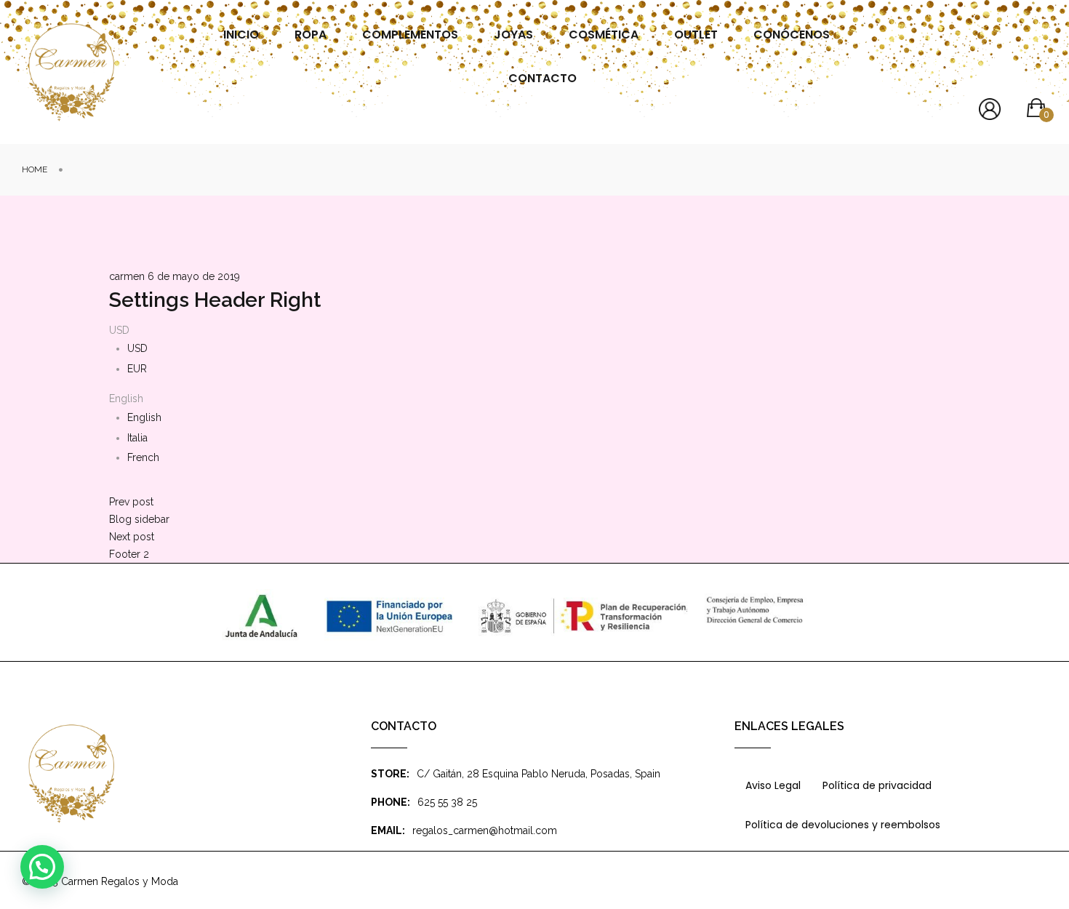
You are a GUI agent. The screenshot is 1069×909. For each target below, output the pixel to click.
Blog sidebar (139, 519)
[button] (42, 867)
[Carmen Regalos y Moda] (71, 72)
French (143, 457)
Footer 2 (129, 554)
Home (34, 169)
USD (137, 348)
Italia (137, 438)
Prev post (131, 502)
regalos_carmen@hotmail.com (484, 830)
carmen (127, 276)
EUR (137, 369)
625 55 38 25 (447, 802)
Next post (131, 536)
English (144, 417)
